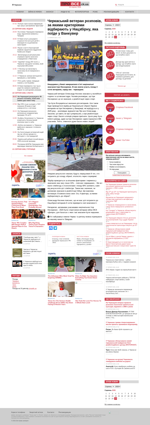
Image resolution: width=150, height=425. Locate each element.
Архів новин (112, 20)
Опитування (112, 152)
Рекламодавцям (111, 12)
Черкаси (17, 5)
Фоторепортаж (82, 12)
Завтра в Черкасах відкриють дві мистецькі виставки (32, 251)
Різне (95, 12)
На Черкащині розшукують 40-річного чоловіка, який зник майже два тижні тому (29, 98)
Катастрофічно (115, 162)
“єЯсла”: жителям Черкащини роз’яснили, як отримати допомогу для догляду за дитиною (125, 76)
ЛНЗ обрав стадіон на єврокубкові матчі (121, 270)
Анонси (49, 12)
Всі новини (28, 156)
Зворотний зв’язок (36, 412)
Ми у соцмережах (115, 101)
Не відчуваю (114, 169)
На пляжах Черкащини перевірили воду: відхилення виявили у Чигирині (30, 34)
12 (109, 34)
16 (122, 34)
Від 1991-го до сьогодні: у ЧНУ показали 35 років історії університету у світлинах (29, 106)
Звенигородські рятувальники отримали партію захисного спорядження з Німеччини (28, 57)
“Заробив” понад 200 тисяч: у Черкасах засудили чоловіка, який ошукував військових (30, 64)
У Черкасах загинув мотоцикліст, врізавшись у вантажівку (29, 77)
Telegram (68, 219)
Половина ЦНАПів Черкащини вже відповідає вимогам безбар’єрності (30, 145)
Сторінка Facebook (124, 107)
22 (109, 37)
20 (135, 34)
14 (116, 34)
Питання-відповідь (115, 47)
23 (112, 37)
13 (112, 34)
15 (119, 34)
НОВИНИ (16, 20)
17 (125, 34)
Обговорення (113, 299)
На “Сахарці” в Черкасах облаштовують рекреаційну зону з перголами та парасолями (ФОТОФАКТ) (121, 212)
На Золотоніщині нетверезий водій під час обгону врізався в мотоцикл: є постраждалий (30, 134)
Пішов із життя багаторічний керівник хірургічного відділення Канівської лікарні (29, 50)
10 (135, 32)
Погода (16, 276)
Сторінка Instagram (124, 129)
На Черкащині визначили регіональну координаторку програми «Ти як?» (27, 113)
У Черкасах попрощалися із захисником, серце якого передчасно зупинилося (121, 206)
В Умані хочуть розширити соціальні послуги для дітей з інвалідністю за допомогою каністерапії (28, 42)
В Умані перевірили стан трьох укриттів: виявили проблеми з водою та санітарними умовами (29, 88)
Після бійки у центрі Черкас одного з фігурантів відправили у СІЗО (119, 237)
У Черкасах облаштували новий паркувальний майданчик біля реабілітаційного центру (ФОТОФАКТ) (120, 231)
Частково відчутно (116, 164)
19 (131, 34)
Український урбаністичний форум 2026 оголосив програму (30, 140)
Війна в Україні (35, 12)
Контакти (129, 12)
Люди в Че (65, 12)
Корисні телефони (18, 412)
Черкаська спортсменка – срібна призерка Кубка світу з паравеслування (121, 261)
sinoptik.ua (32, 288)
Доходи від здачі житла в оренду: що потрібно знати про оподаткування (126, 64)
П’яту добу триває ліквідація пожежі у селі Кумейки (28, 82)
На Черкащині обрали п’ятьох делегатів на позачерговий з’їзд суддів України (121, 219)
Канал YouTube (123, 140)
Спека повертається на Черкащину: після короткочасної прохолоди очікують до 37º (121, 224)
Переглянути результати (121, 175)
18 (128, 34)
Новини (20, 12)
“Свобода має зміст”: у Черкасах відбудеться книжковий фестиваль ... (32, 239)
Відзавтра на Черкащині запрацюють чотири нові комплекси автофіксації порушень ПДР (120, 199)
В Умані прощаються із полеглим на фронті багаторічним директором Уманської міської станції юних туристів (121, 244)
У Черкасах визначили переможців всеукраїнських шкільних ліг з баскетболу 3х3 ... (119, 291)
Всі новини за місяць (112, 43)
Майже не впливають (117, 167)
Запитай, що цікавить (122, 95)
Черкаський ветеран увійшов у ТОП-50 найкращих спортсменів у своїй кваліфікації (120, 279)
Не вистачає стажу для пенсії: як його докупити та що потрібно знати (126, 53)
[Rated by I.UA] (113, 414)
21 (106, 37)
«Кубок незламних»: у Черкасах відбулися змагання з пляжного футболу (29, 127)
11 (106, 34)
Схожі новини (113, 253)
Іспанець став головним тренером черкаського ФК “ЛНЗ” (61, 240)
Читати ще (122, 86)
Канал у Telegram (124, 118)
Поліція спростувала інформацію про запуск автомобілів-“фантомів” (30, 25)
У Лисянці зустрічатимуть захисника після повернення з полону (28, 71)
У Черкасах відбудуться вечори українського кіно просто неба (32, 263)
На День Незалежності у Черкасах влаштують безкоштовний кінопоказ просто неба (30, 120)
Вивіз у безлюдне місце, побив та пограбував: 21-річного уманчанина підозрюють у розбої (86, 241)
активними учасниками (68, 207)
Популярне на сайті (116, 181)
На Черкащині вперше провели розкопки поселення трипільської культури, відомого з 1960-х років (121, 186)
